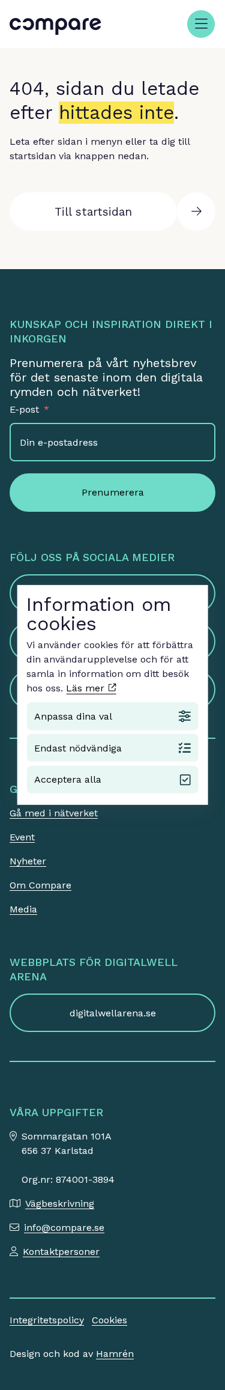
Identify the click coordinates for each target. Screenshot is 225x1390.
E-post (24, 409)
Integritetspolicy (47, 1320)
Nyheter (28, 861)
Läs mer (86, 688)
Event (22, 837)
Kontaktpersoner (61, 1251)
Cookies (109, 1320)
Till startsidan (93, 212)
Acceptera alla (67, 779)
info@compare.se (64, 1227)
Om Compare (40, 885)
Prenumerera (113, 492)
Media (23, 909)
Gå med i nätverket (54, 813)
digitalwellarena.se (113, 1013)
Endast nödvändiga (78, 747)
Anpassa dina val (73, 716)
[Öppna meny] (201, 24)
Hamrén (115, 1353)
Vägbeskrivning (59, 1203)
